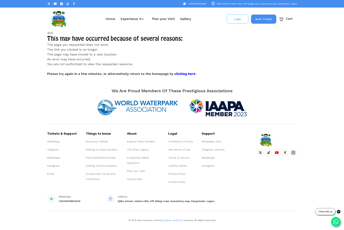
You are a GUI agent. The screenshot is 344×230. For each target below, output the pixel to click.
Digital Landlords (173, 220)
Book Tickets (263, 19)
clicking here (184, 74)
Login (237, 19)
